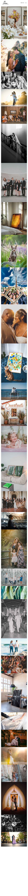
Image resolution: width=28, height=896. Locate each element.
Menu (22, 2)
